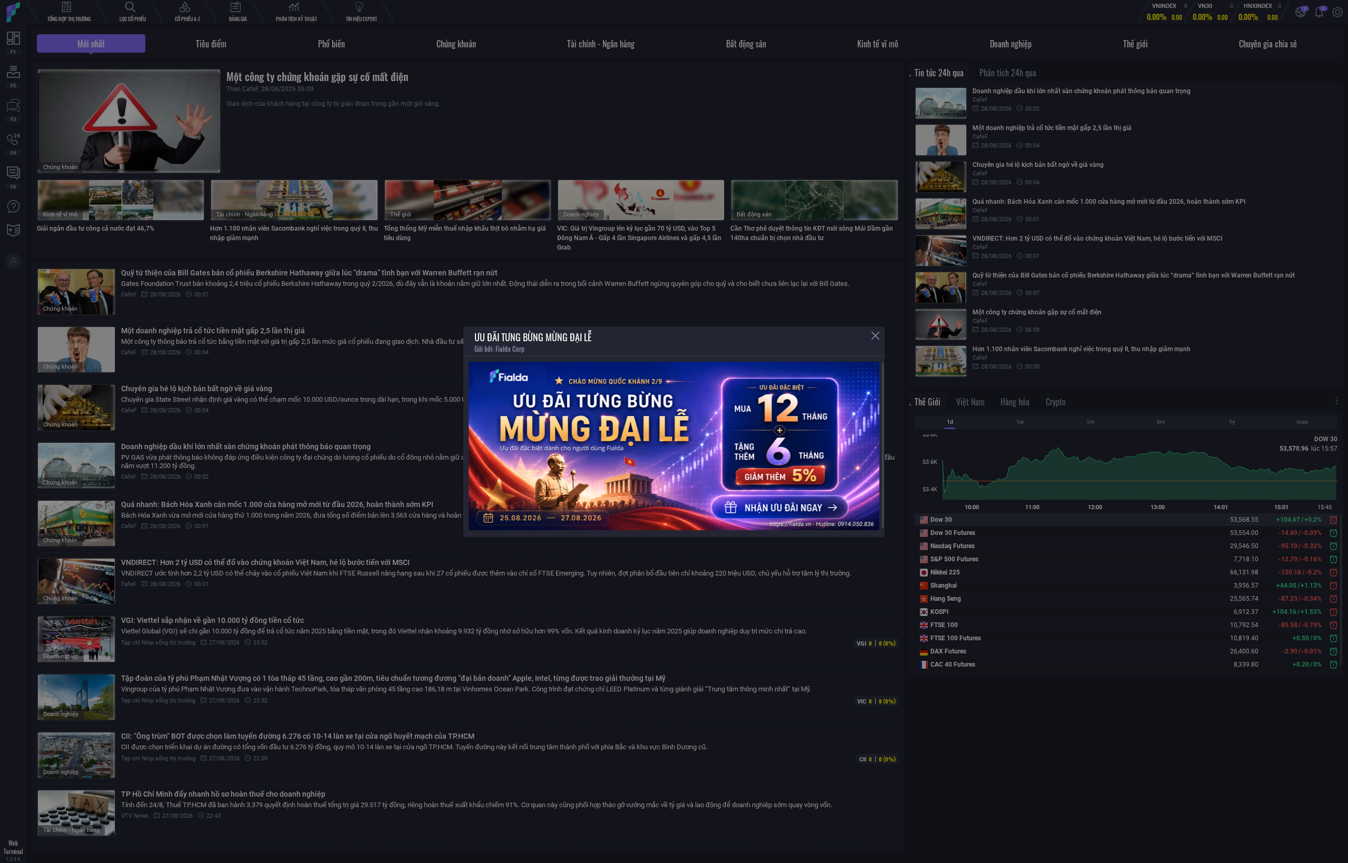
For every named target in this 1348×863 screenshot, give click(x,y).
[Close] (875, 336)
